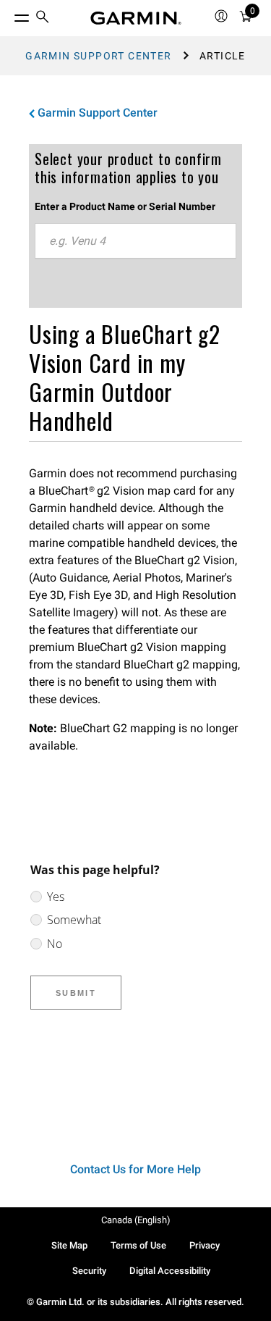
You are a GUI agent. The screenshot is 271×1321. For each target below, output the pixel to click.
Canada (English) (136, 1220)
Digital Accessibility (169, 1270)
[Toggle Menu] (8, 14)
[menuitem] (42, 18)
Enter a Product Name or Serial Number (125, 206)
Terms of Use (138, 1245)
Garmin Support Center (98, 56)
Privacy (204, 1245)
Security (89, 1270)
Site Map (69, 1245)
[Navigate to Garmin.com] (136, 18)
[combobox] (135, 241)
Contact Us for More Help (135, 1169)
